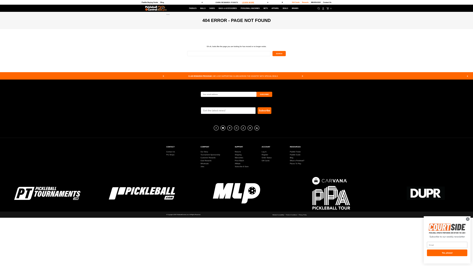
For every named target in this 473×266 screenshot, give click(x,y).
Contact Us (327, 2)
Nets (265, 8)
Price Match (239, 161)
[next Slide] (302, 76)
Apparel (275, 8)
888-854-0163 (316, 2)
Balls (203, 8)
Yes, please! (447, 252)
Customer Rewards (208, 158)
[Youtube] (222, 127)
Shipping (238, 155)
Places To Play (295, 164)
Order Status (267, 158)
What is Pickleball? (297, 161)
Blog (162, 2)
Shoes (212, 8)
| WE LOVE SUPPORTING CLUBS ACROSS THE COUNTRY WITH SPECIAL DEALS (233, 76)
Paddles (193, 8)
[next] (268, 2)
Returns (238, 152)
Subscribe (264, 110)
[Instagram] (236, 127)
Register (265, 155)
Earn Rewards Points (235, 2)
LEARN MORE (248, 2)
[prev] (202, 2)
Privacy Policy (303, 215)
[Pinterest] (229, 127)
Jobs (202, 166)
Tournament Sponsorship (210, 155)
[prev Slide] (163, 76)
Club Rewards (206, 161)
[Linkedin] (256, 127)
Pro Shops (170, 155)
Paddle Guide (295, 155)
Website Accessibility (278, 215)
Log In (264, 152)
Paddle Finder (295, 152)
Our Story (204, 152)
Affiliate (237, 164)
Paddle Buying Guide (150, 2)
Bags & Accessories (228, 8)
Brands (295, 8)
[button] (319, 8)
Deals (285, 8)
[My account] (323, 8)
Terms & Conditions (291, 215)
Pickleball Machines (250, 8)
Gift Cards (266, 161)
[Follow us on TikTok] (243, 127)
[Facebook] (216, 127)
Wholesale (205, 164)
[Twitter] (250, 127)
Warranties (239, 158)
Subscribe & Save (242, 166)
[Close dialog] (468, 219)
